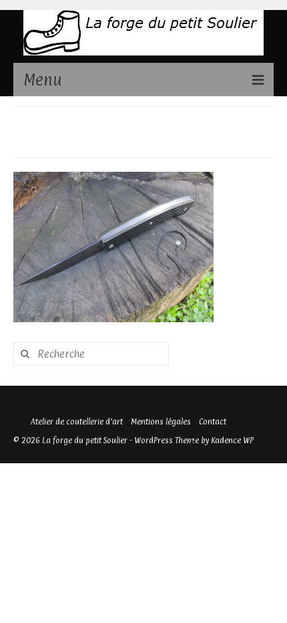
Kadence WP (232, 440)
